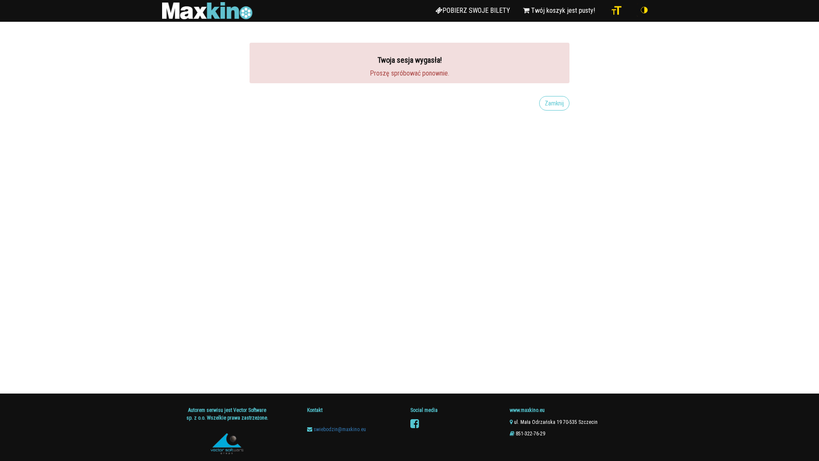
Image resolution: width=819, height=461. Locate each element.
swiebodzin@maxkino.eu (340, 429)
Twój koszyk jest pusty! (562, 10)
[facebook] (414, 424)
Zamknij (554, 103)
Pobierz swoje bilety (476, 10)
